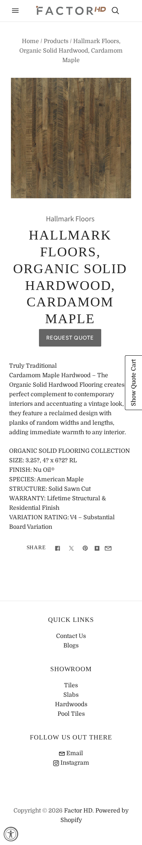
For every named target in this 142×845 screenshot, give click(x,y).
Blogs (71, 645)
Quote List (128, 11)
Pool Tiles (71, 714)
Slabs (71, 695)
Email (74, 753)
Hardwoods (71, 704)
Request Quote (70, 337)
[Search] (115, 10)
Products (56, 41)
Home (30, 41)
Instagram (74, 763)
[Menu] (15, 10)
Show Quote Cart (133, 382)
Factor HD (78, 810)
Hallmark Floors (70, 219)
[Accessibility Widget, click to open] (11, 834)
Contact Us (71, 636)
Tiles (71, 685)
